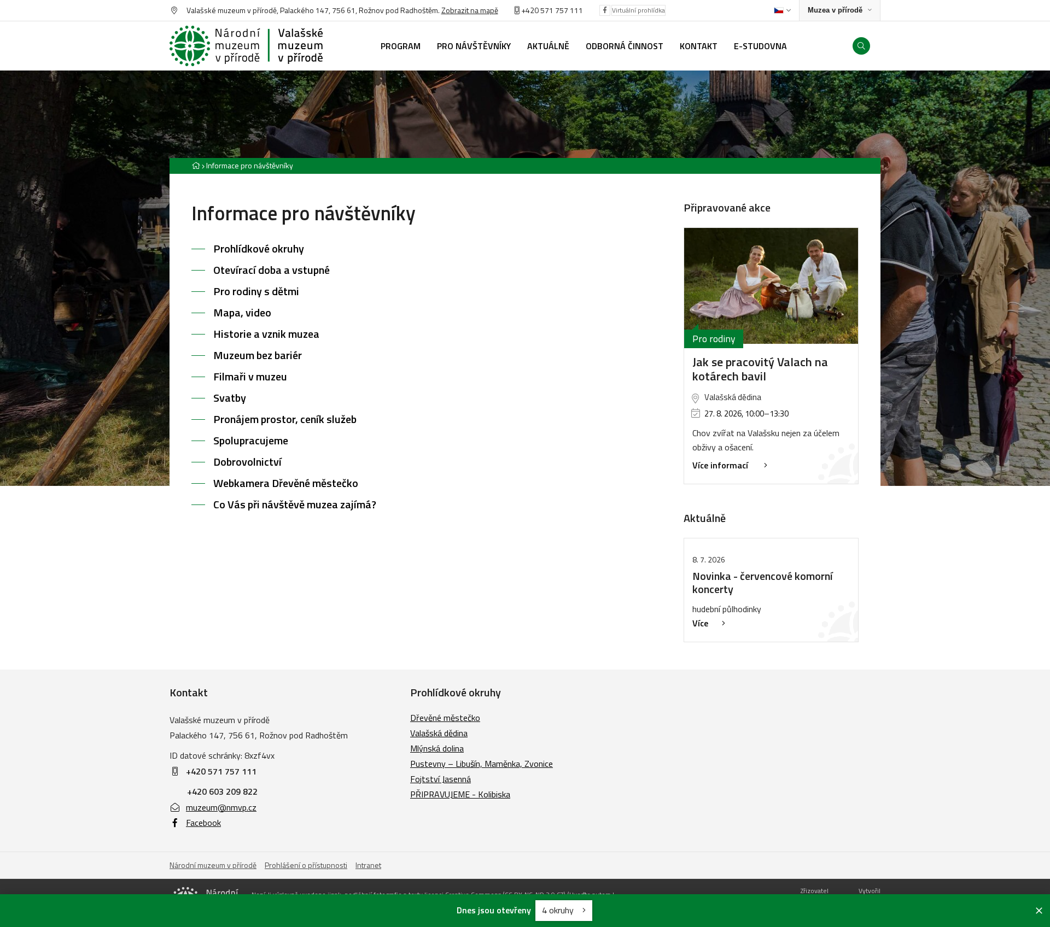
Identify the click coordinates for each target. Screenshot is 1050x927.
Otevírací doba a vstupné (271, 269)
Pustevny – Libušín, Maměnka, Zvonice (481, 763)
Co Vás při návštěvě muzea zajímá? (294, 504)
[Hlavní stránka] (195, 165)
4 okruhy (559, 910)
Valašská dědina (439, 733)
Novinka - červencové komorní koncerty (762, 582)
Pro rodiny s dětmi (256, 291)
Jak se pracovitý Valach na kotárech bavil (760, 369)
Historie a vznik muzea (266, 333)
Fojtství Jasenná (440, 778)
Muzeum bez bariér (257, 355)
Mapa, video (242, 312)
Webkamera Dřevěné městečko (285, 482)
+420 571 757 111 (552, 10)
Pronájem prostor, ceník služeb (285, 418)
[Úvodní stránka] (246, 46)
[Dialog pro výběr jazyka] (782, 10)
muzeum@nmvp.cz (221, 807)
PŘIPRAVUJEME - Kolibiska (460, 794)
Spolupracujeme (250, 440)
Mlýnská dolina (437, 748)
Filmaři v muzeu (250, 376)
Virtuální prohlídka (638, 10)
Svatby (229, 397)
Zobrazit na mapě (469, 10)
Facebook (203, 822)
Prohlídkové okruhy (258, 248)
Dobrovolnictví (247, 461)
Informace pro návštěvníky (249, 165)
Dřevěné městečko (445, 717)
